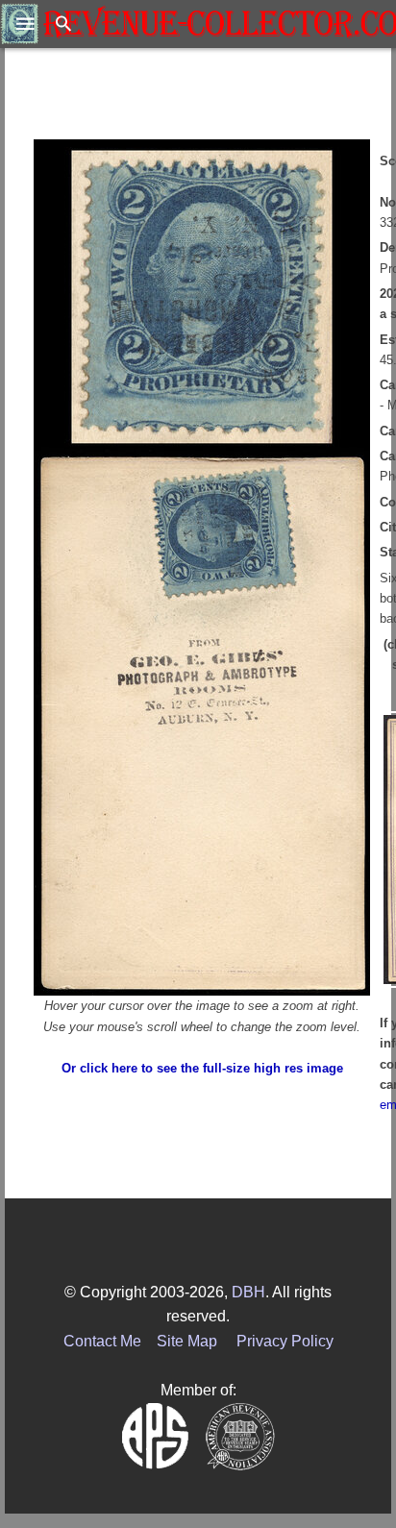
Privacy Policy (285, 1341)
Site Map (187, 1341)
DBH (248, 1292)
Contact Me (102, 1341)
